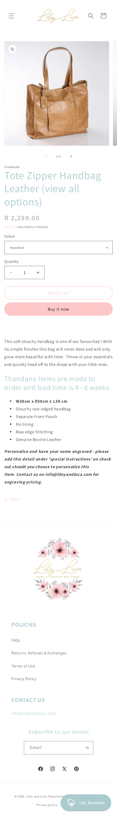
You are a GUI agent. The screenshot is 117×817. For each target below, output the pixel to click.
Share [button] (15, 499)
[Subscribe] (87, 747)
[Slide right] (71, 156)
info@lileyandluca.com (33, 713)
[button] (11, 16)
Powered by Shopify (62, 796)
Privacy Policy (23, 678)
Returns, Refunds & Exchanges (39, 652)
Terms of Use (23, 666)
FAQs (15, 640)
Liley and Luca (36, 796)
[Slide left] (46, 156)
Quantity (11, 261)
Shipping (10, 227)
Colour (9, 236)
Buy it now (58, 309)
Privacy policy (46, 805)
